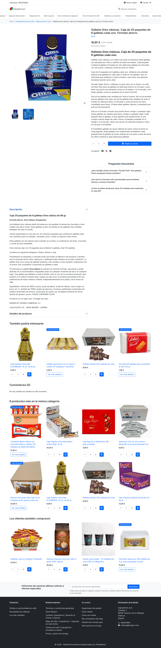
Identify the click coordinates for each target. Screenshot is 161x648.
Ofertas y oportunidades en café (23, 608)
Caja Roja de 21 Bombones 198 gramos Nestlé (95, 442)
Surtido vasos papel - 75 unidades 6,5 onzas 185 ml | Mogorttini (98, 560)
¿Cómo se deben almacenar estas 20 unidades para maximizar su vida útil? (119, 189)
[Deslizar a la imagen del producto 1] (15, 114)
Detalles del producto (21, 313)
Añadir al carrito (130, 144)
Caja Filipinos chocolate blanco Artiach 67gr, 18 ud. (59, 442)
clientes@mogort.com (130, 625)
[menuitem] (17, 16)
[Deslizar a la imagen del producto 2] (28, 114)
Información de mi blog (91, 626)
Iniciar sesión (87, 612)
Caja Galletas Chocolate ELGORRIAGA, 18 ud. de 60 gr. (23, 365)
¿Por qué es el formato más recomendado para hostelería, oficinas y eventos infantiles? (119, 180)
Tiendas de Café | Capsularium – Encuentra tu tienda (59, 628)
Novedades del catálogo (20, 612)
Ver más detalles (55, 374)
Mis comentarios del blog (92, 619)
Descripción (16, 209)
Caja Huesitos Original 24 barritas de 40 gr (134, 498)
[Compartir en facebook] (102, 151)
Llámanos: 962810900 (19, 3)
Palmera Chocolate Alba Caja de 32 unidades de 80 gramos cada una (25, 498)
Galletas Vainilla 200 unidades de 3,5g (98, 364)
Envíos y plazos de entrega (57, 633)
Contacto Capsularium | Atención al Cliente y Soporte (60, 616)
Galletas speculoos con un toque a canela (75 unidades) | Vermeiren (61, 365)
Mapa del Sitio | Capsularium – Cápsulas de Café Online (62, 622)
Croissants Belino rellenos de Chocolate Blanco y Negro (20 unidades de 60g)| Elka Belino (23, 444)
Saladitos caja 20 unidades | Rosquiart (26, 559)
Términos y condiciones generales (60, 608)
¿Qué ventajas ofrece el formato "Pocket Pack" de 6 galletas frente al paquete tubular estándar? (119, 171)
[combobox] (134, 9)
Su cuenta (86, 602)
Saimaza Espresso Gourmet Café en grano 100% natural (61, 560)
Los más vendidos (17, 615)
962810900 (125, 623)
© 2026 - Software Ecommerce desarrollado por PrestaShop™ (80, 644)
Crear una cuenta (89, 615)
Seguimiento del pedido (91, 608)
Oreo (93, 36)
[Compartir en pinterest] (110, 151)
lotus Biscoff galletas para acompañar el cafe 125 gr (134, 365)
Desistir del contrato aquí (92, 622)
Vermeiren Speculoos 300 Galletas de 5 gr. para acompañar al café (134, 560)
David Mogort (51, 612)
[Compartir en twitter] (106, 151)
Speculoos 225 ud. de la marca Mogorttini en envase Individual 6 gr (134, 442)
